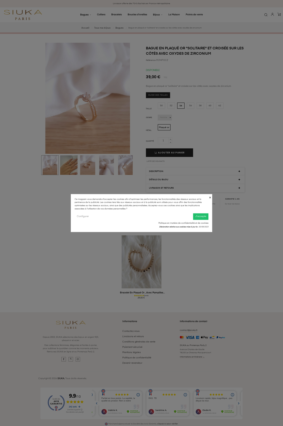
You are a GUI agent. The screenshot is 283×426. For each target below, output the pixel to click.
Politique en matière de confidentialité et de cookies (183, 223)
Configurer (83, 216)
